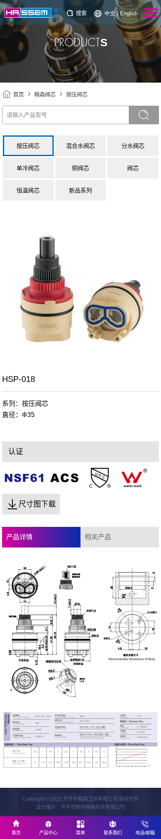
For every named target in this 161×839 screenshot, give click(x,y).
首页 (18, 94)
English (129, 13)
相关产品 (98, 536)
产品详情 (19, 536)
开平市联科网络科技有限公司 (93, 807)
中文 (109, 13)
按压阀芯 (77, 94)
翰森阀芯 (45, 94)
